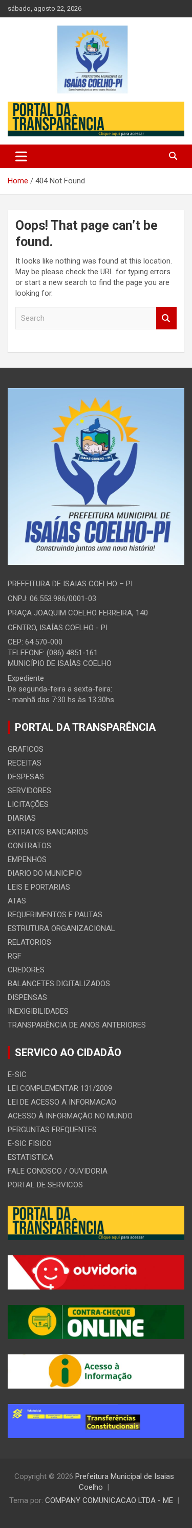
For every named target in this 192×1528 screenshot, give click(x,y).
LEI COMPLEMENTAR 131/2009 (60, 1088)
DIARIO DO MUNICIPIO (45, 873)
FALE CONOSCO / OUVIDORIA (58, 1171)
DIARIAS (22, 818)
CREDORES (26, 969)
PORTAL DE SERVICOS (45, 1184)
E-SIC (17, 1074)
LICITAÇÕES (28, 804)
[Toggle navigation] (21, 156)
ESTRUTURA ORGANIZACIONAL (61, 928)
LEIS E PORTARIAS (39, 887)
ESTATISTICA (30, 1157)
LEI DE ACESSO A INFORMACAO (62, 1102)
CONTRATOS (29, 845)
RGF (15, 956)
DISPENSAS (27, 997)
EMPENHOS (27, 859)
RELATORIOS (29, 942)
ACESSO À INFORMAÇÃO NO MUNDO (70, 1115)
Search (166, 318)
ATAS (17, 900)
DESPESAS (26, 776)
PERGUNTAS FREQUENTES (52, 1129)
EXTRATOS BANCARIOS (48, 832)
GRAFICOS (26, 749)
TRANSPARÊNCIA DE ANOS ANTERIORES (77, 1025)
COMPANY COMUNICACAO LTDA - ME (109, 1500)
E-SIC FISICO (30, 1143)
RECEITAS (24, 763)
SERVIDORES (29, 790)
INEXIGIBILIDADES (38, 1011)
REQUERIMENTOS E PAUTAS (55, 914)
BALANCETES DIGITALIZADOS (59, 983)
